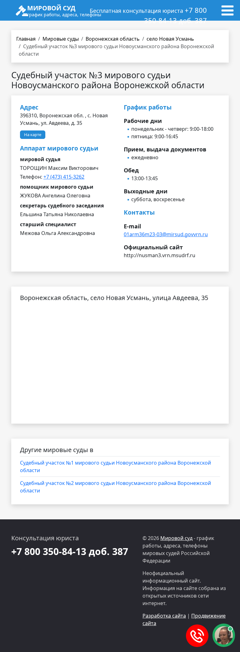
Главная (26, 38)
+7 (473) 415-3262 (63, 176)
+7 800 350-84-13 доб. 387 (69, 551)
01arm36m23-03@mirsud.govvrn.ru (166, 234)
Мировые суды (60, 38)
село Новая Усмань (170, 38)
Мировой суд (176, 538)
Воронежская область (113, 38)
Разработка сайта (164, 615)
